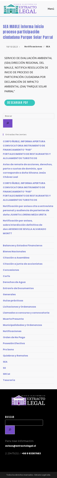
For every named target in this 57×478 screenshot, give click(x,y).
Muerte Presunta (13, 319)
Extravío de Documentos (18, 288)
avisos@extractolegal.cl (20, 446)
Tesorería (9, 380)
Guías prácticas (13, 300)
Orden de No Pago (14, 337)
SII (4, 368)
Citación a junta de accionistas (22, 264)
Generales (9, 294)
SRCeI (6, 374)
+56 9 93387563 (31, 453)
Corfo (6, 276)
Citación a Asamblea (16, 257)
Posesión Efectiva (14, 343)
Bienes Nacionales (14, 251)
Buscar (9, 417)
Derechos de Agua (14, 282)
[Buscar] (8, 123)
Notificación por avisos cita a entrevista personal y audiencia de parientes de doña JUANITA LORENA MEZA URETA (28, 210)
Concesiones (11, 270)
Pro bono (8, 349)
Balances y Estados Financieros (22, 245)
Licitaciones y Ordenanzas (19, 306)
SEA (48, 46)
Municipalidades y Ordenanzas (22, 325)
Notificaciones (33, 46)
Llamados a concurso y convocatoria (26, 312)
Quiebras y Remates (15, 355)
